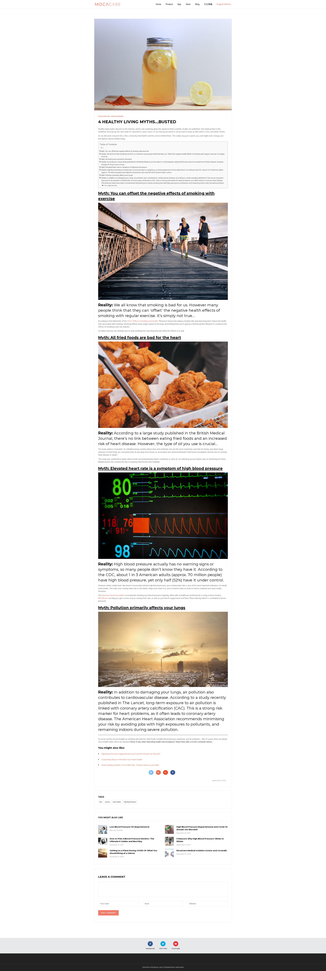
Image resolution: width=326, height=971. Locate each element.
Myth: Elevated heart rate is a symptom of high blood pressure (124, 167)
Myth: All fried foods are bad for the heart (116, 159)
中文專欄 (208, 4)
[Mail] (165, 772)
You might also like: (111, 185)
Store (188, 4)
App (179, 4)
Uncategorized (117, 116)
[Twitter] (151, 772)
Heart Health (117, 802)
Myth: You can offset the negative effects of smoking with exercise (125, 151)
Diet (100, 802)
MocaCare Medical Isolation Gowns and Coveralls (201, 850)
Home (158, 4)
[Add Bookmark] (158, 772)
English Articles (224, 4)
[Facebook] (172, 772)
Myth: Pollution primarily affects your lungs (117, 175)
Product (169, 4)
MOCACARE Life (104, 116)
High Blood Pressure (130, 802)
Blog (197, 4)
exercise (107, 802)
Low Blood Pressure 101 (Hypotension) (129, 827)
